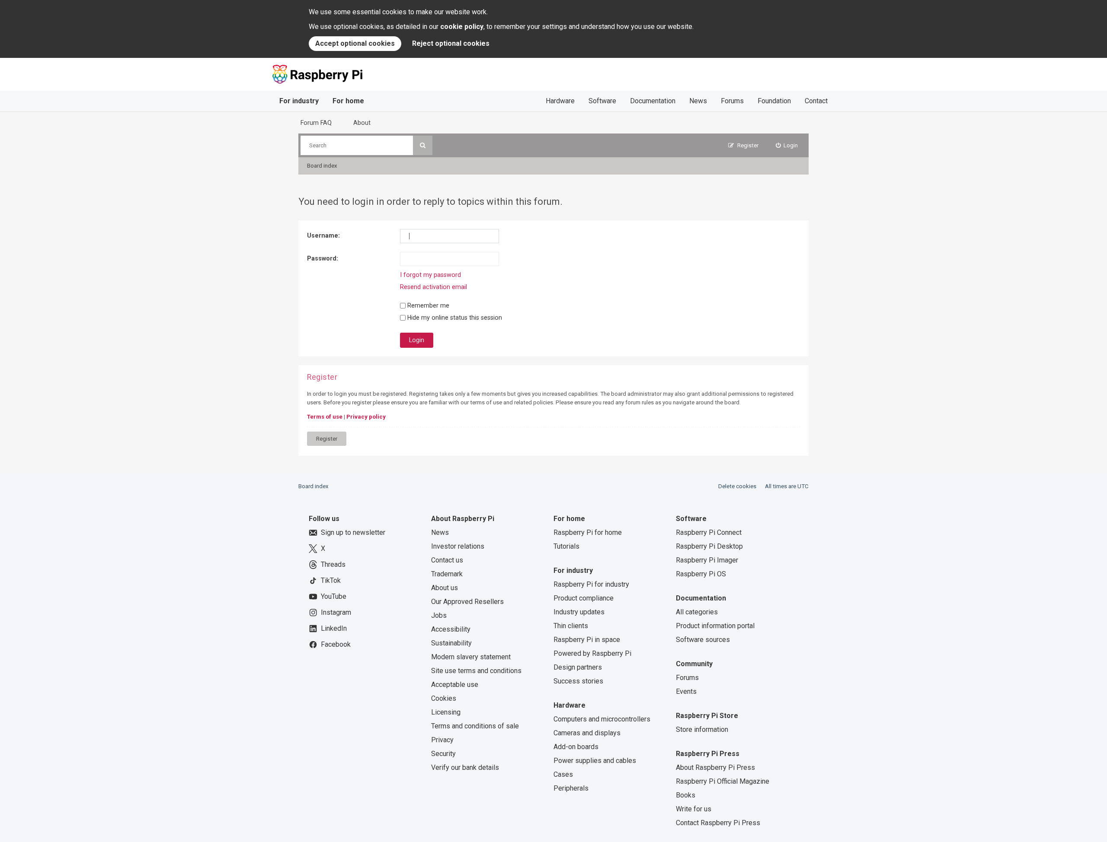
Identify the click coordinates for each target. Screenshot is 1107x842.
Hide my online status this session (454, 317)
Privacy (442, 740)
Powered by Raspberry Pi (592, 653)
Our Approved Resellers (467, 601)
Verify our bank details (465, 767)
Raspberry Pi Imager (707, 560)
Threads (333, 564)
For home (348, 101)
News (698, 101)
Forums (732, 101)
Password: (322, 258)
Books (685, 795)
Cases (563, 774)
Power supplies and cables (595, 760)
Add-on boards (576, 747)
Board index (313, 486)
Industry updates (579, 612)
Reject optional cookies (451, 43)
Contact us (447, 560)
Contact (816, 101)
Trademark (447, 574)
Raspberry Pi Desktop (709, 546)
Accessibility (450, 629)
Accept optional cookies (355, 43)
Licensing (446, 712)
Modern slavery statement (471, 657)
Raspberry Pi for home (588, 532)
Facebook (336, 644)
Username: (323, 235)
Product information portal (715, 626)
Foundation (774, 101)
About (362, 122)
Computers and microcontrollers (602, 719)
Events (686, 691)
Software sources (703, 639)
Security (443, 754)
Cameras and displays (587, 733)
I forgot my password (430, 274)
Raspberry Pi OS (701, 574)
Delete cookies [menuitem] (737, 486)
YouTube (333, 596)
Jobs (439, 615)
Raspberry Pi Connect (709, 532)
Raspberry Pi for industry (591, 584)
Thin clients (571, 626)
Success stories (578, 681)
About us (444, 588)
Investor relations (457, 546)
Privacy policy (366, 416)
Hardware (560, 101)
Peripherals (571, 788)
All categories (697, 612)
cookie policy (461, 26)
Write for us (693, 809)
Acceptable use (454, 684)
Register (326, 438)
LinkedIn (334, 628)
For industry (299, 101)
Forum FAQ (316, 122)
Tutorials (566, 546)
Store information (702, 729)
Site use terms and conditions (476, 671)
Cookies (443, 698)
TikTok (331, 580)
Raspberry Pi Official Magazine (722, 781)
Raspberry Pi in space (587, 639)
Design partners (578, 667)
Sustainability (451, 643)
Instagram (336, 612)
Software (602, 101)
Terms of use (324, 416)
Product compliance (584, 598)
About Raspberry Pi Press (715, 767)
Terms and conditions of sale (475, 726)
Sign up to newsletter (353, 532)
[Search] (422, 145)
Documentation (652, 101)
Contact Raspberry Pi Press (718, 823)
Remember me (427, 305)
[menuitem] (787, 145)
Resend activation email (433, 286)
